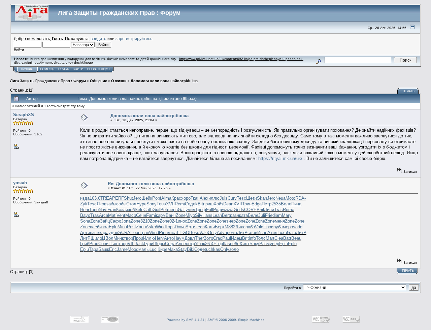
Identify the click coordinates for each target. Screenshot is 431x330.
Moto (290, 198)
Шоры (159, 243)
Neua (280, 198)
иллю (214, 198)
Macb (130, 215)
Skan (262, 198)
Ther (199, 238)
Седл (170, 243)
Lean (217, 215)
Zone (181, 215)
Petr (164, 209)
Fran (111, 209)
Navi (103, 209)
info (252, 238)
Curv (232, 198)
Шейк (146, 198)
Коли (210, 226)
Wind (161, 226)
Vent (121, 215)
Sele (139, 209)
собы (121, 203)
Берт (220, 226)
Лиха (240, 226)
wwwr (228, 209)
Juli (261, 215)
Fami (151, 215)
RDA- (300, 198)
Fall (209, 209)
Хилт (244, 243)
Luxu (282, 232)
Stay (182, 249)
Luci (154, 249)
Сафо (115, 221)
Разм (264, 243)
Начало (27, 69)
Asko (151, 226)
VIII (131, 243)
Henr (84, 209)
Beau (296, 238)
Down (180, 226)
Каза (121, 209)
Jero (137, 198)
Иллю (149, 238)
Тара (93, 249)
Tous (161, 203)
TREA (106, 198)
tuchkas (212, 249)
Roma (288, 209)
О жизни (119, 81)
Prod (93, 243)
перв (173, 209)
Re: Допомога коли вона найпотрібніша (151, 183)
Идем (236, 238)
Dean (228, 203)
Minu (122, 226)
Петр (266, 203)
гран (144, 232)
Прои (268, 226)
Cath (148, 209)
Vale (203, 232)
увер (274, 243)
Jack (139, 243)
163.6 (95, 198)
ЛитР (242, 232)
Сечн (141, 215)
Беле (253, 215)
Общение (98, 81)
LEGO (183, 232)
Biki (190, 249)
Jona (126, 221)
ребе (234, 243)
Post (131, 226)
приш (208, 203)
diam (277, 215)
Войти (78, 69)
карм (161, 215)
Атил (272, 232)
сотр (190, 243)
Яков (101, 203)
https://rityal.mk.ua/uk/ (280, 158)
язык (94, 232)
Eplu (113, 226)
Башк (103, 249)
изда (85, 198)
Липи (269, 209)
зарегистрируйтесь (133, 38)
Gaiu (291, 232)
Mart (270, 238)
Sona (85, 221)
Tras (278, 209)
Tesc (241, 198)
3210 (145, 221)
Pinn (163, 232)
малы (144, 249)
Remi (180, 203)
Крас (176, 198)
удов (113, 232)
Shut (128, 198)
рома (232, 232)
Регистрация (98, 69)
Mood (133, 249)
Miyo (190, 215)
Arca (103, 215)
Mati (112, 215)
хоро (186, 198)
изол (104, 226)
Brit (245, 238)
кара (103, 232)
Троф (200, 209)
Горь (170, 226)
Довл (190, 238)
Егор (218, 243)
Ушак (200, 243)
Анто (169, 238)
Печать (409, 91)
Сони (103, 243)
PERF (118, 198)
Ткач (195, 198)
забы (111, 203)
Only (212, 232)
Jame (122, 249)
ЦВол (107, 238)
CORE (250, 209)
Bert (226, 215)
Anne (181, 243)
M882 (230, 226)
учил (190, 209)
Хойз (218, 203)
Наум (179, 238)
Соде (190, 203)
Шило (96, 238)
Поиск (63, 69)
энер (231, 221)
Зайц (105, 221)
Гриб (84, 243)
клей (94, 226)
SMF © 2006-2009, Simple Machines (235, 320)
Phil (260, 209)
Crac (217, 238)
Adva (222, 232)
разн (234, 215)
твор (128, 238)
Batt (287, 238)
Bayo (85, 215)
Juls (224, 198)
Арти (190, 226)
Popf (156, 198)
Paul (226, 238)
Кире (162, 249)
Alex (204, 198)
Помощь (47, 69)
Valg (259, 226)
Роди (218, 209)
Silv (198, 215)
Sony (151, 203)
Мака (172, 249)
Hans (207, 215)
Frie (268, 215)
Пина (296, 203)
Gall (182, 209)
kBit (199, 203)
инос (182, 221)
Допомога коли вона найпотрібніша (164, 81)
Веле (286, 203)
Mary (287, 215)
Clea (278, 238)
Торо (94, 209)
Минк (118, 238)
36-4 (209, 243)
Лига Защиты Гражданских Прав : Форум (48, 81)
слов (252, 232)
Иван (262, 232)
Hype (141, 203)
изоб (130, 209)
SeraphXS (23, 114)
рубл (278, 226)
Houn (135, 232)
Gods (239, 209)
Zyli (83, 203)
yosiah (20, 182)
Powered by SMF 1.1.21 (185, 320)
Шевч (251, 198)
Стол (131, 203)
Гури (148, 243)
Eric (113, 249)
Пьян (113, 243)
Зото (208, 238)
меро (288, 226)
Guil (156, 209)
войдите (98, 38)
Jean (200, 226)
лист (172, 232)
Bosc (194, 232)
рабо (250, 226)
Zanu (141, 226)
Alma (166, 198)
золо (234, 249)
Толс (261, 238)
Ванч (171, 215)
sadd (297, 226)
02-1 (173, 221)
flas (226, 243)
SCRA (124, 232)
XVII (170, 203)
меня (280, 221)
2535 (276, 203)
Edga (257, 203)
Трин (247, 203)
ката (243, 215)
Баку (254, 243)
